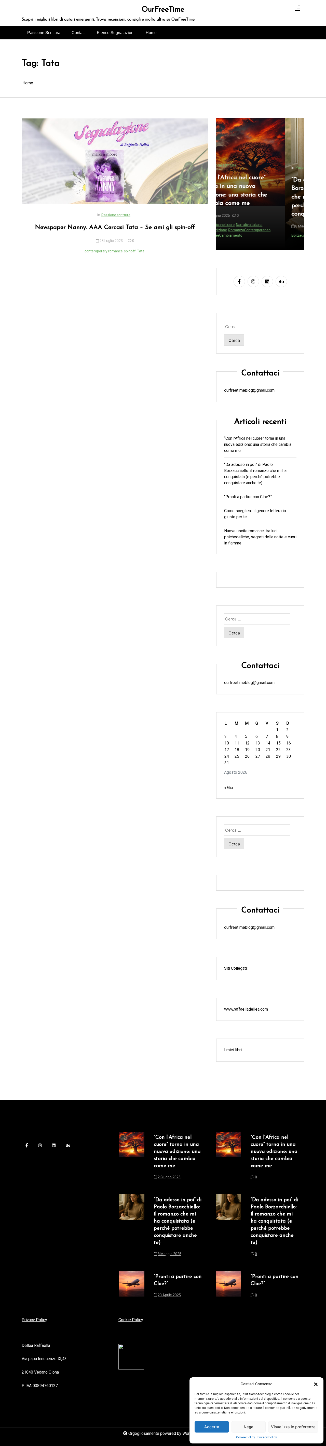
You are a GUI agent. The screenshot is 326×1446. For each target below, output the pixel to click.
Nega (248, 1426)
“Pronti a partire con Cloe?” (248, 496)
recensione (266, 235)
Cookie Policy (245, 1437)
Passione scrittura (115, 215)
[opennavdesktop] (297, 9)
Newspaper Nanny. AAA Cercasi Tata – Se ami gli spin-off (115, 227)
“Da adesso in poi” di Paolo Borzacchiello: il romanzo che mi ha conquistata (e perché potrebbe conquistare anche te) (259, 197)
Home (151, 33)
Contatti (79, 33)
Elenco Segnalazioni (115, 33)
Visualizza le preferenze (293, 1426)
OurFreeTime (163, 9)
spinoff (130, 251)
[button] (315, 1384)
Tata (140, 251)
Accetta (211, 1426)
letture (251, 235)
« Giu (228, 787)
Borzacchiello (233, 235)
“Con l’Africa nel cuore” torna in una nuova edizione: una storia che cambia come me (257, 444)
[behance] (281, 281)
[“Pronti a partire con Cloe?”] (131, 1287)
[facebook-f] (239, 281)
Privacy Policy (267, 1437)
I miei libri (233, 1049)
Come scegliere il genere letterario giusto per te (255, 513)
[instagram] (253, 281)
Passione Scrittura (43, 33)
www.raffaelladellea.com (246, 1009)
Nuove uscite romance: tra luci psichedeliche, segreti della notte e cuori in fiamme (260, 536)
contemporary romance (104, 251)
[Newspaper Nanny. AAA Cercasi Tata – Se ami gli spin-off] (115, 161)
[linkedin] (267, 281)
